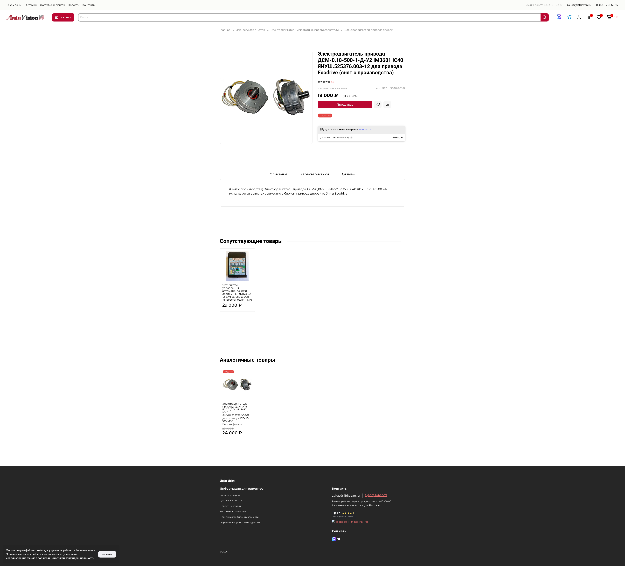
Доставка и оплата (52, 5)
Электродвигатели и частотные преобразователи (305, 29)
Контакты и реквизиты (233, 511)
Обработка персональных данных (240, 522)
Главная (225, 29)
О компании (15, 5)
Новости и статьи (230, 506)
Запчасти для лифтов (250, 29)
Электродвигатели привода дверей (369, 29)
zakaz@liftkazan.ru (579, 5)
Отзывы (31, 5)
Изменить (365, 129)
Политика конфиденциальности (239, 516)
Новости (73, 5)
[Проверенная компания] (350, 521)
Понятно (107, 554)
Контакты (88, 5)
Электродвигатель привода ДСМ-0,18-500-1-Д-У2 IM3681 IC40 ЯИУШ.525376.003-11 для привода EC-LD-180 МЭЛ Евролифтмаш (235, 414)
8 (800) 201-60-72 (607, 5)
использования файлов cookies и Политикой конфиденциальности (50, 558)
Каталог (66, 17)
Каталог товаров (230, 495)
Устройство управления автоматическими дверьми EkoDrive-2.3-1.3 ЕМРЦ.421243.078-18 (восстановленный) (237, 292)
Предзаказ (345, 104)
